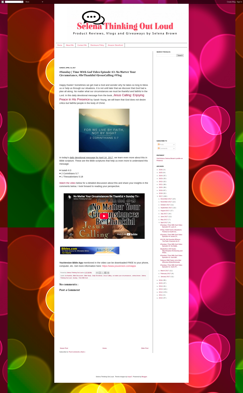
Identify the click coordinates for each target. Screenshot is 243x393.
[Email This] (97, 272)
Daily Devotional (97, 275)
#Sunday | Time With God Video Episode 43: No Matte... (171, 245)
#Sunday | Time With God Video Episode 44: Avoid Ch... (171, 235)
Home (59, 45)
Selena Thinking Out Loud (75, 272)
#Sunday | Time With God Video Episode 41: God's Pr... (171, 266)
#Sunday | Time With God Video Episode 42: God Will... (171, 256)
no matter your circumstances (122, 275)
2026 (161, 170)
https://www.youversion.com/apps (119, 266)
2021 (161, 184)
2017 (161, 196)
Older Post (144, 348)
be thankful (68, 275)
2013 (161, 289)
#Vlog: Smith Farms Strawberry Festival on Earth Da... (171, 231)
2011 (161, 295)
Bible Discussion (78, 275)
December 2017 (166, 199)
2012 (161, 292)
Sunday (75, 278)
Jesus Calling (107, 275)
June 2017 (164, 216)
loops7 (130, 377)
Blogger (144, 377)
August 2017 (165, 211)
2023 (161, 178)
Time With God (83, 278)
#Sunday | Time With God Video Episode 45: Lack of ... (171, 226)
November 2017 (166, 202)
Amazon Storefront (115, 45)
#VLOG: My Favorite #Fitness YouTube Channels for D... (170, 240)
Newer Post (64, 348)
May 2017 (164, 220)
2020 (161, 187)
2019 (161, 190)
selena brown (136, 275)
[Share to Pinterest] (108, 272)
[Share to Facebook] (105, 272)
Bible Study (88, 275)
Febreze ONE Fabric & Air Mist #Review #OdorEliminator (170, 261)
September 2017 (167, 208)
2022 (161, 181)
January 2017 (165, 277)
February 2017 (166, 273)
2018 (161, 193)
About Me (70, 45)
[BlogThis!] (100, 272)
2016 (161, 280)
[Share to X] (102, 272)
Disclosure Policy (97, 45)
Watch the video (67, 183)
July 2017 (164, 214)
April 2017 (164, 222)
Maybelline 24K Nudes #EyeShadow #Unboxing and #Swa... (171, 250)
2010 (161, 298)
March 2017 (165, 271)
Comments (163, 148)
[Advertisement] (105, 57)
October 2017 (165, 205)
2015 (161, 283)
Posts (161, 144)
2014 (161, 286)
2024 (161, 176)
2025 (161, 173)
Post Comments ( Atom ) (77, 352)
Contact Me (82, 45)
